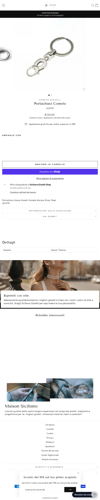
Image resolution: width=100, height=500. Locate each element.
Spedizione (48, 118)
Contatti (50, 429)
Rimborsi (50, 442)
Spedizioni (50, 446)
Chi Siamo (50, 425)
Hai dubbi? (50, 216)
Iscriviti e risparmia (49, 467)
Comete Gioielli (50, 100)
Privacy (50, 438)
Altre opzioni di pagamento (50, 178)
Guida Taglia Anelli (50, 455)
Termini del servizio (50, 450)
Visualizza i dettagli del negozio (23, 192)
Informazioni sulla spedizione (50, 211)
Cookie (50, 433)
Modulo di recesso (50, 459)
